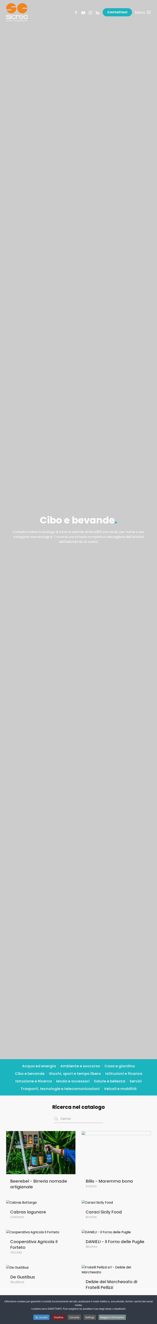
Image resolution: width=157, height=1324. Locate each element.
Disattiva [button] (58, 1317)
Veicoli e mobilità (120, 1088)
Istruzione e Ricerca (33, 1081)
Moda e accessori (73, 1081)
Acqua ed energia (39, 1066)
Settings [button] (89, 1317)
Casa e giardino (119, 1066)
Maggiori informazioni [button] (112, 1317)
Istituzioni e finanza (123, 1073)
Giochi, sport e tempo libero (75, 1073)
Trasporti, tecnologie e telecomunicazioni (60, 1088)
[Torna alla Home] (16, 12)
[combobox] (78, 1119)
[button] (143, 12)
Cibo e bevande (30, 1073)
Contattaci (117, 12)
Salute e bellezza (109, 1081)
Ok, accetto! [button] (41, 1317)
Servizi (136, 1081)
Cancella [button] (74, 1317)
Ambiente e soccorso (80, 1066)
